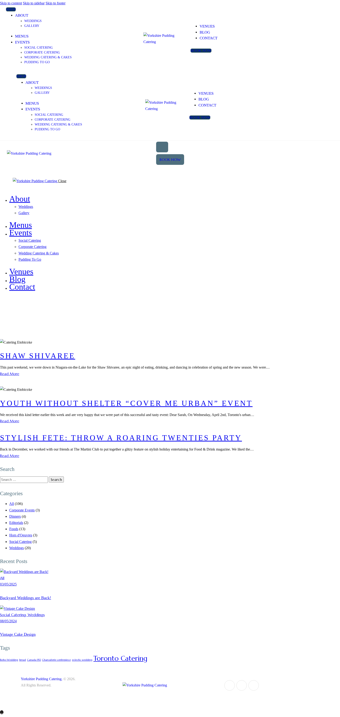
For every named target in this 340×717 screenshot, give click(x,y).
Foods (13, 529)
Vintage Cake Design (18, 634)
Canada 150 (34, 659)
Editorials (16, 523)
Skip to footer (55, 3)
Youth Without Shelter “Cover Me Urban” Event (126, 403)
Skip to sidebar (34, 3)
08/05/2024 (8, 621)
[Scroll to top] (1, 712)
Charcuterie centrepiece (56, 659)
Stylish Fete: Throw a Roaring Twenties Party (121, 438)
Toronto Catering (120, 658)
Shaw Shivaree (37, 356)
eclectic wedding (82, 659)
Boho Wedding (9, 659)
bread (22, 659)
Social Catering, (14, 614)
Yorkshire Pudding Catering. (41, 679)
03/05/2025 (8, 584)
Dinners (15, 516)
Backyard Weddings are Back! (25, 597)
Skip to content (11, 3)
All (11, 504)
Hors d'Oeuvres (20, 535)
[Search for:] (24, 480)
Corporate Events (22, 510)
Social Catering (20, 542)
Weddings (16, 548)
